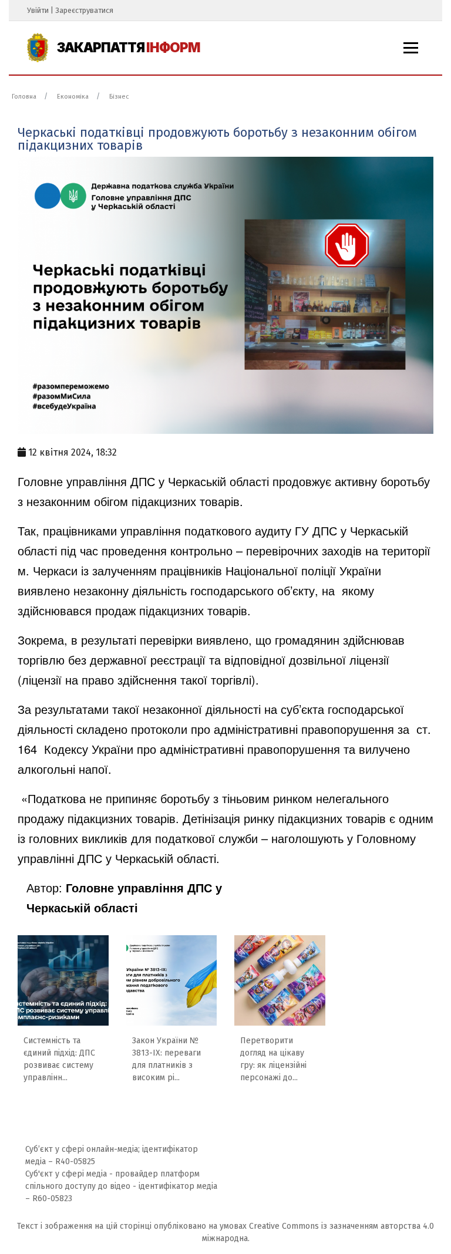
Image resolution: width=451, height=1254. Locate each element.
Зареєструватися (84, 10)
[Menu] (411, 47)
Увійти (38, 10)
